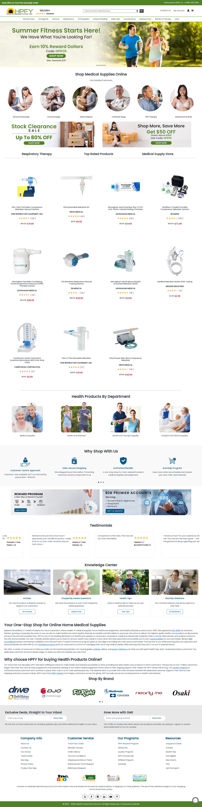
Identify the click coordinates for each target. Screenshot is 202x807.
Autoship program (47, 644)
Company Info (31, 738)
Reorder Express (75, 747)
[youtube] (110, 796)
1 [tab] (98, 482)
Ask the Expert (172, 768)
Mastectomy (145, 19)
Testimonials (26, 756)
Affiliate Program (126, 760)
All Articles (27, 611)
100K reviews (57, 673)
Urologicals (43, 19)
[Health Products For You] (19, 11)
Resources (173, 738)
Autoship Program (172, 468)
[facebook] (91, 796)
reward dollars (156, 639)
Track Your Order (76, 743)
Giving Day (123, 747)
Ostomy (56, 19)
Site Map (25, 760)
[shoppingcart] (192, 10)
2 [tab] (101, 482)
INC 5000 (176, 630)
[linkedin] (104, 796)
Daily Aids (115, 19)
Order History (74, 751)
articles (96, 649)
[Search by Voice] (137, 11)
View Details (38, 229)
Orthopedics (83, 19)
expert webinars (119, 649)
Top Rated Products (98, 154)
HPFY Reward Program (128, 743)
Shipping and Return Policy (80, 760)
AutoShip (122, 764)
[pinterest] (117, 796)
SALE (177, 19)
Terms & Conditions (77, 756)
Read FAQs (76, 611)
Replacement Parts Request (81, 764)
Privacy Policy (27, 764)
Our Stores (26, 751)
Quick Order (16, 229)
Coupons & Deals (173, 743)
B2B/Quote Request (77, 768)
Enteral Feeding (100, 19)
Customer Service (81, 738)
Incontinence (130, 19)
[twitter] (85, 796)
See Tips (125, 611)
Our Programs (128, 738)
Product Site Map (29, 768)
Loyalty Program (180, 667)
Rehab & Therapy (163, 19)
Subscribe (58, 718)
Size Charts (171, 760)
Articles (27, 598)
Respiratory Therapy (37, 154)
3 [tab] (103, 482)
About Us (25, 743)
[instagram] (97, 796)
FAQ (168, 764)
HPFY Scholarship (126, 756)
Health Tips (171, 751)
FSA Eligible (171, 756)
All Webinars (175, 611)
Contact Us (165, 10)
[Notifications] (188, 10)
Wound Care (28, 19)
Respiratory (68, 19)
